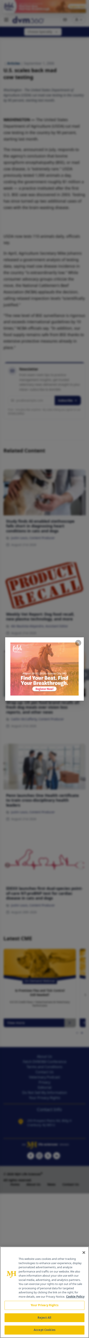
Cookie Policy (75, 1296)
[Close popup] (78, 643)
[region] (44, 1292)
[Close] (84, 1252)
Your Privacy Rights (44, 1305)
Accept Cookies (44, 1330)
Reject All (44, 1318)
